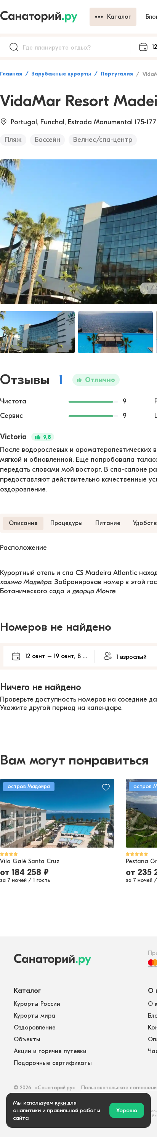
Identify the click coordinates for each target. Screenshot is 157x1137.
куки (60, 1102)
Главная (11, 74)
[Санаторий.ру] (45, 16)
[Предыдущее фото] (10, 813)
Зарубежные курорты (61, 74)
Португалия (117, 74)
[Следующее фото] (104, 813)
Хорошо (126, 1110)
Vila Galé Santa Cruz (29, 861)
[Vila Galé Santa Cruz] (57, 813)
